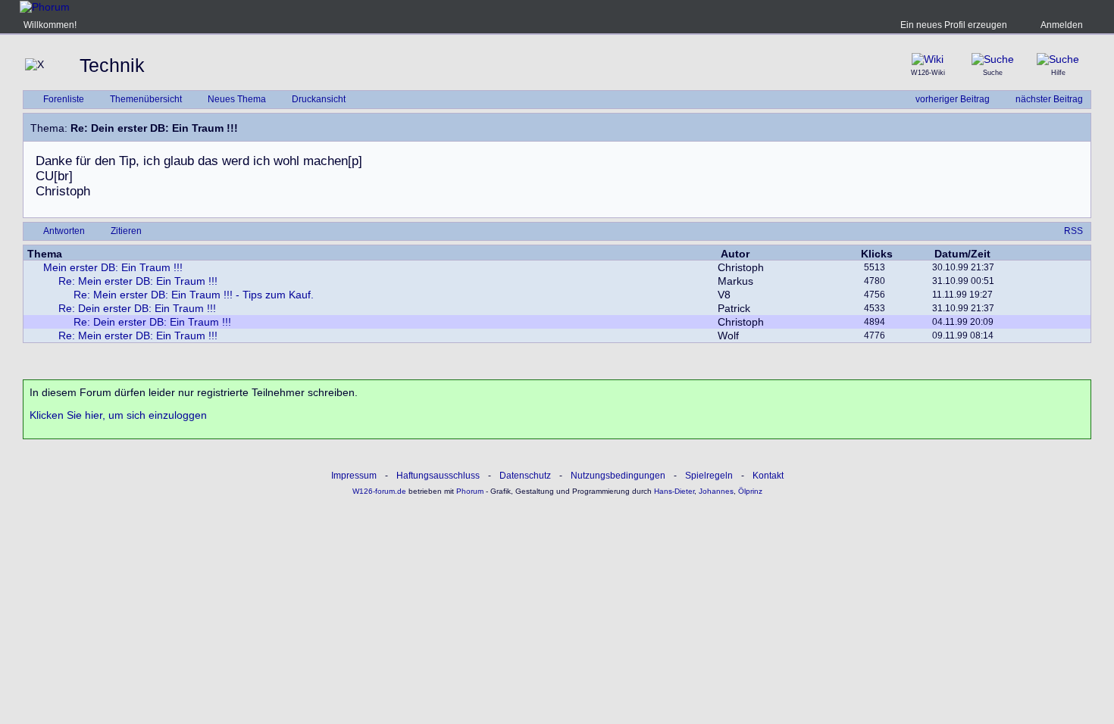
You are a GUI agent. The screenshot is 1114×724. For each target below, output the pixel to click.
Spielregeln (709, 475)
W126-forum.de (379, 491)
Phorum (468, 491)
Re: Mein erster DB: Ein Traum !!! (137, 281)
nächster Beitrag (1049, 99)
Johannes (716, 491)
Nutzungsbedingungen (618, 475)
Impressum (354, 475)
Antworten (64, 231)
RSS (1073, 231)
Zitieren (126, 231)
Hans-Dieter (674, 491)
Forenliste (63, 99)
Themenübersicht (146, 99)
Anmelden (1061, 25)
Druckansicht (319, 99)
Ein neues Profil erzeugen (953, 25)
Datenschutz (525, 475)
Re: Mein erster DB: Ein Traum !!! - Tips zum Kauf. (194, 295)
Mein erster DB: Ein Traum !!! (113, 267)
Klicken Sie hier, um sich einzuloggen (118, 415)
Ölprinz (750, 491)
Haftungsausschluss (438, 475)
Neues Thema (237, 99)
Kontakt (768, 475)
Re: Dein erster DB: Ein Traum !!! (137, 308)
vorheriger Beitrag (952, 99)
